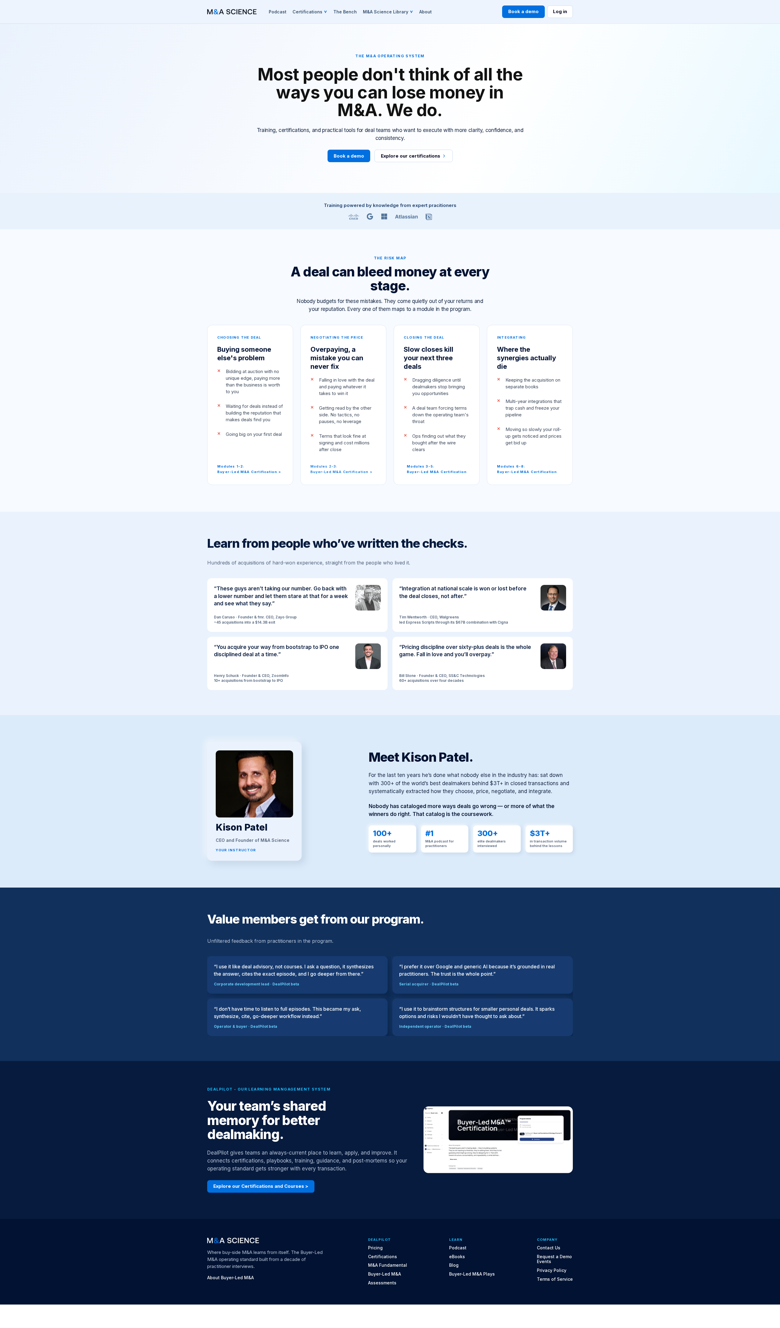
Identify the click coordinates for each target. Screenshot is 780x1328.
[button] (309, 11)
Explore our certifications (410, 156)
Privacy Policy (551, 1270)
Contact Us (548, 1247)
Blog (454, 1265)
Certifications (382, 1256)
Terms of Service (555, 1279)
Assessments (382, 1282)
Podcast (457, 1247)
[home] (232, 11)
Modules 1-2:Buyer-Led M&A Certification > (249, 469)
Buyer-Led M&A (384, 1274)
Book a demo (523, 11)
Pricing (375, 1247)
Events (544, 1261)
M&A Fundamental (387, 1265)
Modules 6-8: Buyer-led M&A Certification (527, 469)
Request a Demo (554, 1256)
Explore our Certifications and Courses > (260, 1186)
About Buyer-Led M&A (230, 1277)
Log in (560, 11)
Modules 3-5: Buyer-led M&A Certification (436, 469)
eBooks (457, 1256)
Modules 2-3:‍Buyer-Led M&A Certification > (341, 469)
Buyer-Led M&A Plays (472, 1274)
